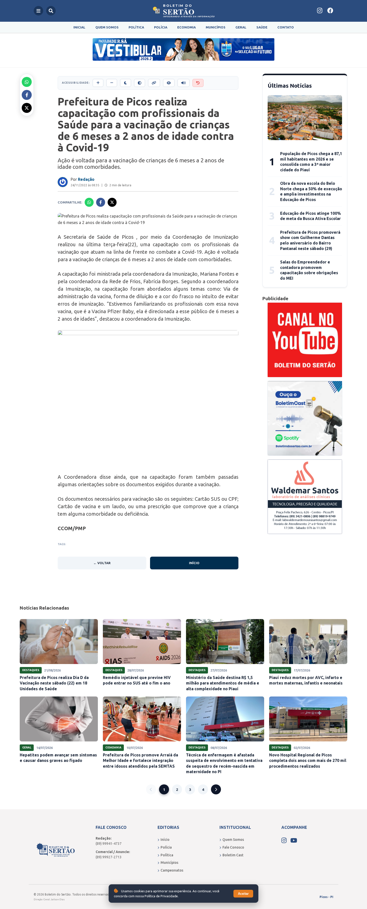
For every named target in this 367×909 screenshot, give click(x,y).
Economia (186, 27)
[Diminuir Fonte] (111, 83)
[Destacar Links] (154, 83)
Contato (285, 27)
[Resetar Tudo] (197, 83)
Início (194, 563)
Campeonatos (172, 870)
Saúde (261, 27)
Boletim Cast (232, 855)
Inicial (79, 27)
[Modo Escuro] (125, 83)
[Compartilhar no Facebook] (27, 95)
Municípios (215, 27)
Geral (240, 27)
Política (136, 27)
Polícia (160, 27)
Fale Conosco (233, 847)
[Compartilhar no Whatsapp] (27, 82)
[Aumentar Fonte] (98, 83)
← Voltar (102, 563)
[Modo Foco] (169, 83)
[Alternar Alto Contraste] (139, 83)
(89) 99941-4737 (109, 844)
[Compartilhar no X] (27, 108)
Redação (86, 179)
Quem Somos (107, 27)
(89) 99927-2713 (109, 857)
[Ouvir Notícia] (183, 83)
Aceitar (243, 894)
